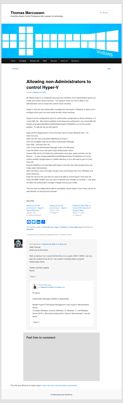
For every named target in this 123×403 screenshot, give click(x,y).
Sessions (54, 61)
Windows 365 (34, 61)
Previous (14, 69)
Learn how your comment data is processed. (59, 385)
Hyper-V (57, 227)
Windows (64, 227)
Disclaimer (75, 61)
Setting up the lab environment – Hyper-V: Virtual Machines (35, 207)
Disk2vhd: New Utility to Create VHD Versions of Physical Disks (82, 207)
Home (13, 61)
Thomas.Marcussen (76, 227)
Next (109, 69)
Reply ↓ (33, 276)
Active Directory (48, 227)
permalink (29, 229)
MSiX (45, 61)
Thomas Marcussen (27, 12)
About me (64, 61)
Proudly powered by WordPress (61, 395)
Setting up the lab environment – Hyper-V (58, 206)
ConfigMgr (22, 61)
